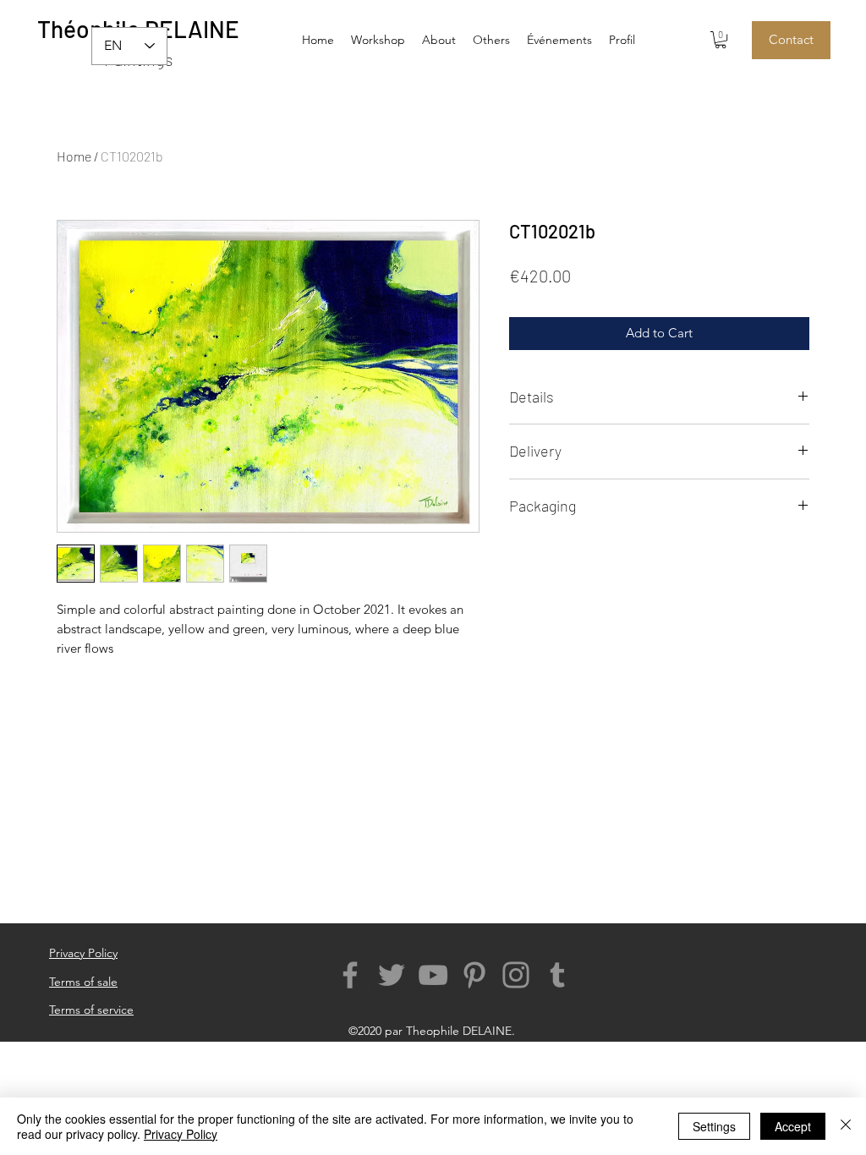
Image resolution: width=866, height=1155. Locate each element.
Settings (714, 1126)
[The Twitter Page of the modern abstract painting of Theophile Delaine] (391, 975)
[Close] (846, 1126)
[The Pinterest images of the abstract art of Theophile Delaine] (474, 975)
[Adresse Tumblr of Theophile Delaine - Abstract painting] (557, 975)
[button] (491, 39)
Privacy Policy (180, 1133)
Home (74, 156)
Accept (793, 1126)
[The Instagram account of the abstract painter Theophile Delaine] (516, 975)
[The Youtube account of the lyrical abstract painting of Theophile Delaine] (433, 975)
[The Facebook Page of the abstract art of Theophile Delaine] (350, 975)
